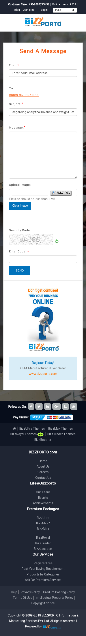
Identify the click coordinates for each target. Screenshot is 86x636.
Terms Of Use (22, 598)
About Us (43, 466)
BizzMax (43, 523)
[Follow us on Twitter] (39, 407)
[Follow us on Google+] (56, 407)
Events (43, 498)
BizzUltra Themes (32, 429)
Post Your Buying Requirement (43, 569)
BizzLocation (43, 549)
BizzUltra (43, 518)
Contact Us (43, 478)
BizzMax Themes (60, 429)
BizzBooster (42, 440)
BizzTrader (43, 543)
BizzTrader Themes (61, 434)
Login (44, 9)
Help (14, 592)
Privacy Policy (30, 592)
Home (43, 461)
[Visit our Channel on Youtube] (74, 407)
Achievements (43, 503)
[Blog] (65, 407)
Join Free (28, 9)
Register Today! (43, 363)
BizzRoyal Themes (23, 434)
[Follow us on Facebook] (31, 407)
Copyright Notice (43, 603)
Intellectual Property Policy (54, 598)
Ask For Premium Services (43, 580)
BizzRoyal (43, 538)
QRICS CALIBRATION (24, 95)
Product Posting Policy (59, 592)
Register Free (43, 563)
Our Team (43, 492)
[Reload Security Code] (56, 241)
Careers (43, 472)
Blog (17, 9)
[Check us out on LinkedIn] (48, 407)
